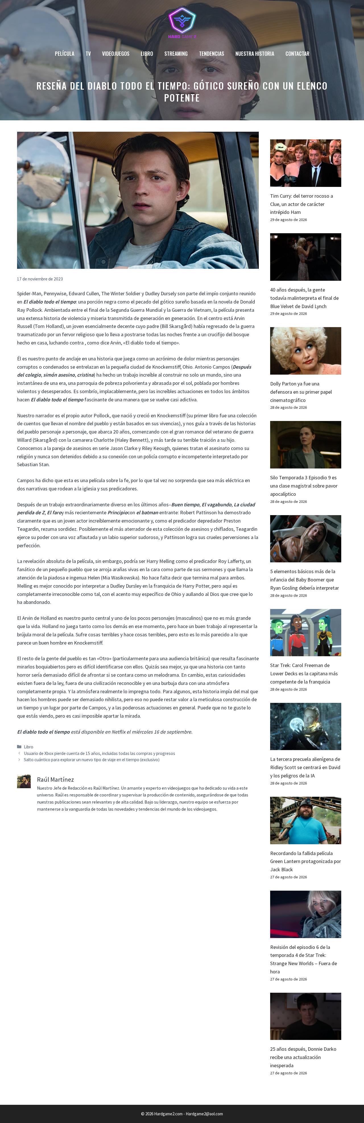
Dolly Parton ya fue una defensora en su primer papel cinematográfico (301, 391)
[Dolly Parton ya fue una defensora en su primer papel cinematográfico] (305, 370)
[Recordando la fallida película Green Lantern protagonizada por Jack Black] (305, 840)
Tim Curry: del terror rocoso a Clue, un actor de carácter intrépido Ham (301, 204)
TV (88, 53)
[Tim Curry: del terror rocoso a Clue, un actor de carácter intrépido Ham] (305, 182)
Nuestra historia (254, 53)
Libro (147, 53)
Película (64, 53)
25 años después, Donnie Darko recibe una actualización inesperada (303, 1057)
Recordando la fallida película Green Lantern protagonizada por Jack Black (305, 861)
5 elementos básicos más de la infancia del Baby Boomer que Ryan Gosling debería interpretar (304, 579)
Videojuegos (115, 53)
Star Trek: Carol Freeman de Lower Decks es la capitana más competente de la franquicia (304, 673)
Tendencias (211, 53)
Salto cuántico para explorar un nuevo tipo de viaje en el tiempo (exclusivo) (92, 759)
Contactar (297, 53)
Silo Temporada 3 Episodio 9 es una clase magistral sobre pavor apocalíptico (304, 485)
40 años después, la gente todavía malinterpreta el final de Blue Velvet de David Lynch (304, 297)
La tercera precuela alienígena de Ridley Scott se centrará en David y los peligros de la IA (305, 767)
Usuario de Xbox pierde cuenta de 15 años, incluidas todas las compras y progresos (99, 753)
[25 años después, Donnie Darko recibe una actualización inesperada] (305, 1036)
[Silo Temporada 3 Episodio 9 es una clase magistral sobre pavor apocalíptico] (305, 464)
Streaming (176, 53)
